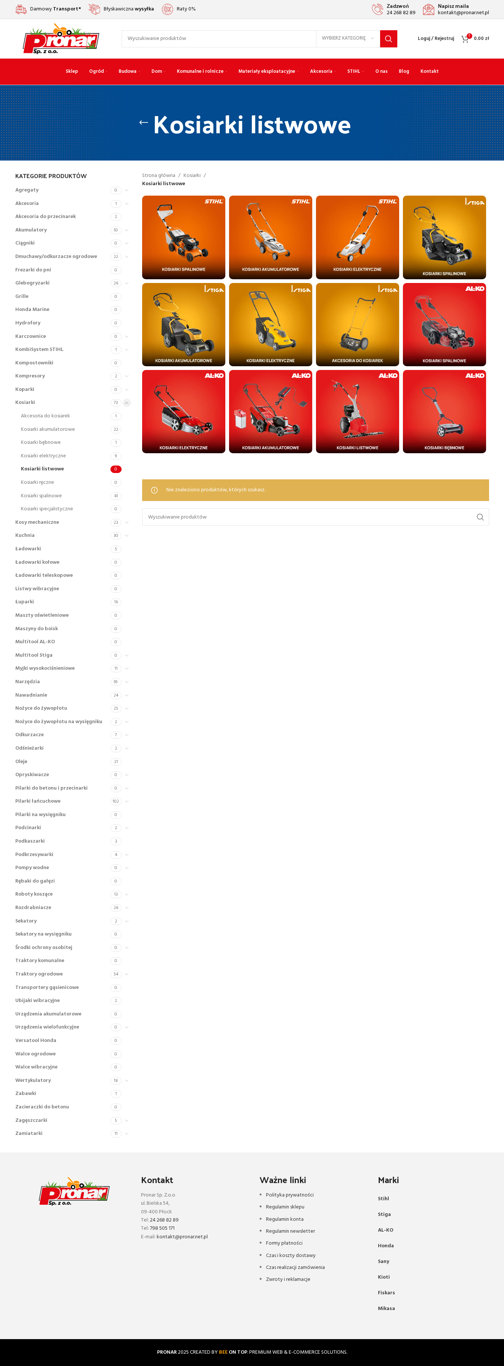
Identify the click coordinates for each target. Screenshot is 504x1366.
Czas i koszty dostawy (291, 1255)
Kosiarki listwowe (42, 469)
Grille (21, 296)
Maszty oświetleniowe (42, 615)
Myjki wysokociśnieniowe (45, 668)
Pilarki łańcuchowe (37, 801)
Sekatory (26, 921)
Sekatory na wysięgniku (43, 934)
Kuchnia (25, 535)
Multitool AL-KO (35, 642)
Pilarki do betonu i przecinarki (51, 788)
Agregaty (26, 190)
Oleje (21, 761)
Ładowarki (28, 549)
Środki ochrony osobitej (43, 947)
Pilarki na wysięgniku (40, 814)
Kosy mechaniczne (37, 522)
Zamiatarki (29, 1133)
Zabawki (25, 1093)
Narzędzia (27, 682)
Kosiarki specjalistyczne (47, 509)
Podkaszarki (30, 841)
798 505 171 (162, 1228)
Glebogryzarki (32, 283)
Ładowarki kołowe (37, 562)
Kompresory (30, 376)
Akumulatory (31, 230)
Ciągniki (25, 243)
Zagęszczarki (31, 1120)
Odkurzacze (29, 735)
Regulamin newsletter (290, 1231)
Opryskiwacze (32, 775)
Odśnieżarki (29, 748)
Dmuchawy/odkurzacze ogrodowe (56, 256)
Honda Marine (32, 309)
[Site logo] (61, 38)
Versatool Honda (35, 1040)
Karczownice (30, 336)
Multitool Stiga (34, 655)
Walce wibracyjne (36, 1067)
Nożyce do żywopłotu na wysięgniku (58, 722)
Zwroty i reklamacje (288, 1279)
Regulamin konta (285, 1219)
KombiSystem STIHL (39, 349)
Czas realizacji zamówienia (295, 1267)
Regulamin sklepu (285, 1207)
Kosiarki (25, 402)
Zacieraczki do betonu (42, 1107)
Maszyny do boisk (36, 629)
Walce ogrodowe (35, 1054)
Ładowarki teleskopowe (44, 575)
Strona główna (158, 176)
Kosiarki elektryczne (43, 456)
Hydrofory (27, 323)
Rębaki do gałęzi (35, 881)
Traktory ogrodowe (39, 974)
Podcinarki (28, 828)
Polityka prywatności (290, 1195)
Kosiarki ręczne (37, 482)
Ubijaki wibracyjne (37, 1000)
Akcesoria (27, 203)
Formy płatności (284, 1243)
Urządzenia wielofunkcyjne (47, 1027)
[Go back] (143, 122)
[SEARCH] (388, 38)
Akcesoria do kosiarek (45, 416)
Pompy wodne (32, 868)
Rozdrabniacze (33, 907)
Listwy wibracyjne (37, 589)
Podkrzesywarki (34, 854)
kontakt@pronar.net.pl (182, 1237)
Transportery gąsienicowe (47, 987)
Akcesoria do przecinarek (45, 216)
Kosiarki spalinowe (41, 496)
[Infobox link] (394, 9)
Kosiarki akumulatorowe (48, 429)
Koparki (24, 389)
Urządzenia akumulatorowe (48, 1014)
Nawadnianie (31, 695)
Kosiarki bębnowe (41, 442)
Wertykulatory (33, 1080)
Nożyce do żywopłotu (41, 708)
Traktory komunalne (39, 960)
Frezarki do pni (33, 270)
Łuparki (24, 602)
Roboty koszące (34, 894)
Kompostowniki (34, 363)
